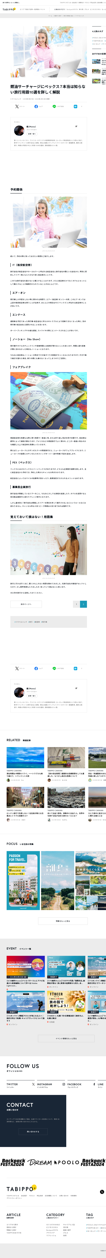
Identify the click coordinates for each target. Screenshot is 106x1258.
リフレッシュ (51, 1235)
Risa (22, 780)
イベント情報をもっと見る (66, 1038)
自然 (65, 1235)
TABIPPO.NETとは (66, 3)
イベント (42, 9)
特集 (37, 9)
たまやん (64, 820)
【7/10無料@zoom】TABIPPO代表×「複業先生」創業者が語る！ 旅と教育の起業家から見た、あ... (66, 982)
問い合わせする (33, 1132)
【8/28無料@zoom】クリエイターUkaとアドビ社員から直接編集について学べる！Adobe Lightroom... (26, 983)
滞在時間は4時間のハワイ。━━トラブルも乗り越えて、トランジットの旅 (25, 774)
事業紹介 (81, 3)
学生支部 (93, 3)
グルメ (86, 9)
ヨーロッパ (96, 44)
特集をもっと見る (63, 921)
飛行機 (44, 622)
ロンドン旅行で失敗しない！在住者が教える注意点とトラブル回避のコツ (25, 814)
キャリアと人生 (69, 1225)
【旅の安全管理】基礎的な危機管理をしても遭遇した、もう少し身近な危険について (66, 774)
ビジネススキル (95, 9)
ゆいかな (64, 780)
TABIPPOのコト (98, 41)
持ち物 (81, 9)
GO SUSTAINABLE (53, 1225)
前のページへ (26, 604)
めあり (24, 820)
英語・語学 (67, 1230)
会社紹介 (75, 3)
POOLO (87, 3)
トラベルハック (21, 622)
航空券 (37, 622)
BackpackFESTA (72, 9)
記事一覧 (33, 9)
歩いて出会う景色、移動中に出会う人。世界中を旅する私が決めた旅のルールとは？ (66, 814)
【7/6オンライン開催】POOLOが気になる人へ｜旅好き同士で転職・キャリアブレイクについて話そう (26, 1018)
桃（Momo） (31, 126)
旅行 (31, 622)
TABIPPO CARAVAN (14, 771)
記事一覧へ (32, 134)
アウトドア (50, 1233)
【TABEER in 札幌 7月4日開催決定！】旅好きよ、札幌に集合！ (65, 1017)
